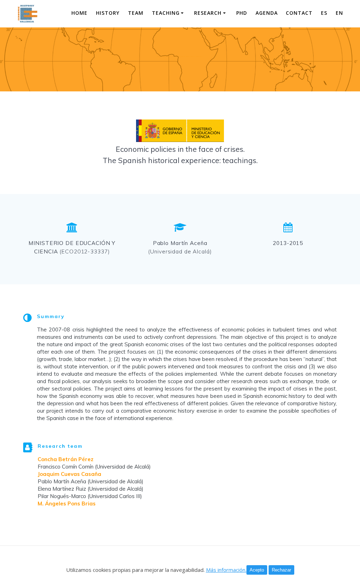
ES (324, 12)
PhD (241, 12)
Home (79, 12)
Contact (299, 12)
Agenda (267, 12)
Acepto (257, 570)
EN (339, 12)
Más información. (226, 569)
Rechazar (281, 570)
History (108, 12)
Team (135, 12)
